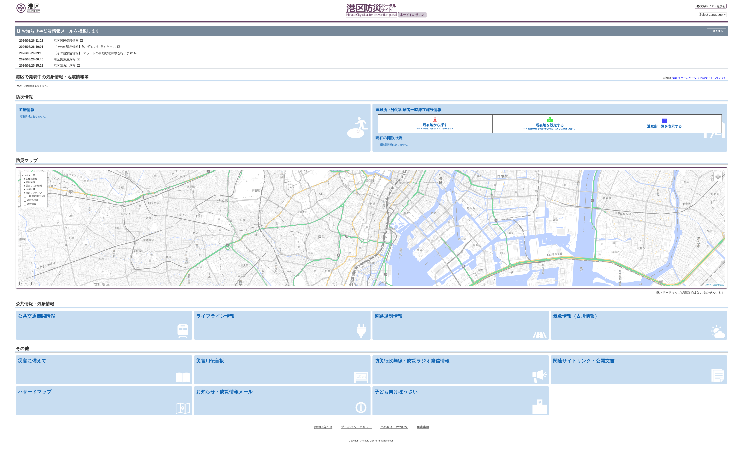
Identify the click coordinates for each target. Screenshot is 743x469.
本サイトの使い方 (412, 14)
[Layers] (718, 176)
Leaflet (708, 284)
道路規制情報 (388, 316)
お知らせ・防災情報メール (224, 391)
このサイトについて (394, 427)
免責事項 (423, 427)
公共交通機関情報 (36, 316)
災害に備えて (32, 360)
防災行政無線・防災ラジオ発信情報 (412, 360)
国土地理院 (718, 284)
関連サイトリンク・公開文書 (584, 360)
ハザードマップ (35, 391)
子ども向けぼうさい (396, 391)
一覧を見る (716, 31)
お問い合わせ (323, 427)
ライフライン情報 (215, 316)
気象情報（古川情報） (576, 316)
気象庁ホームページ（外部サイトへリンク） (699, 77)
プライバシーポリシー (356, 427)
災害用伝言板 (210, 360)
